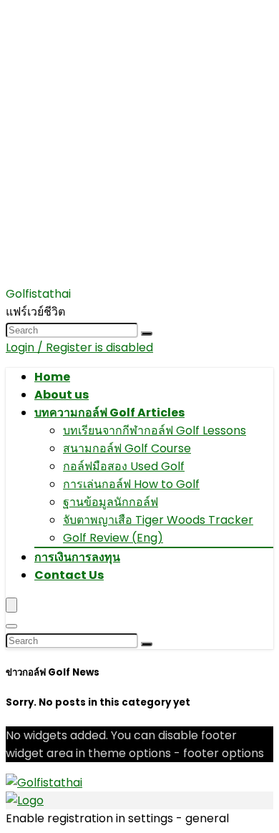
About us (61, 394)
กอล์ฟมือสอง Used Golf (124, 466)
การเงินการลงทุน (77, 557)
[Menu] (11, 605)
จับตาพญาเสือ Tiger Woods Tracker (158, 520)
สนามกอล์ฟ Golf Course (127, 448)
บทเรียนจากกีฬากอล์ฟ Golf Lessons (154, 430)
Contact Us (69, 575)
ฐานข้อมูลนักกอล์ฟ (110, 502)
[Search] (146, 333)
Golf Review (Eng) (113, 538)
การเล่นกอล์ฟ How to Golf (131, 484)
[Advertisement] (139, 145)
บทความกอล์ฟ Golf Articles (109, 412)
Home (52, 377)
